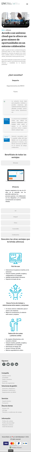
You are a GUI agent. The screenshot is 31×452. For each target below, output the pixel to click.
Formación (5, 403)
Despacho (15, 80)
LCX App (4, 410)
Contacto (4, 381)
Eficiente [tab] (15, 163)
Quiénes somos (6, 375)
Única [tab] (15, 223)
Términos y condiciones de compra (12, 412)
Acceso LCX (5, 408)
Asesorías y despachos (8, 388)
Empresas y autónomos (8, 390)
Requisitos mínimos (7, 425)
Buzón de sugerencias (8, 383)
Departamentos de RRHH (15, 86)
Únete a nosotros (7, 379)
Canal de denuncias (7, 426)
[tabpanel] (15, 188)
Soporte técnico (6, 401)
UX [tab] (15, 211)
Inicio (3, 30)
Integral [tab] (15, 217)
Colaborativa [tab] (15, 235)
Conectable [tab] (15, 229)
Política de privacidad (8, 423)
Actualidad (5, 377)
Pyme (15, 91)
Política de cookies (7, 421)
